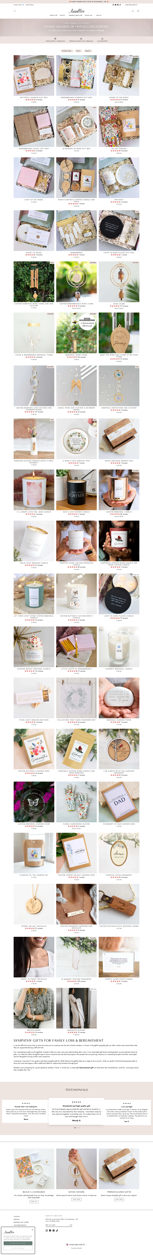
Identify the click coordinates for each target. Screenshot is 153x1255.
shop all (34, 1201)
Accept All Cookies (18, 1243)
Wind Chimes (30, 5)
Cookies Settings (18, 1248)
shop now (76, 1199)
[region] (18, 1240)
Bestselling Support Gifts (75, 15)
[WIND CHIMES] (76, 1168)
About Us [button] (99, 15)
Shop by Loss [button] (88, 15)
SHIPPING (17, 1219)
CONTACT (17, 1216)
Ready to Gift (53, 15)
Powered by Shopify (76, 1248)
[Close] (32, 1230)
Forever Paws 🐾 (19, 5)
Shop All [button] (62, 15)
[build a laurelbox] (34, 1168)
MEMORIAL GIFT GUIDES (21, 1222)
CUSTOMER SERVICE (20, 1225)
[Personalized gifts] (119, 1168)
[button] (67, 51)
